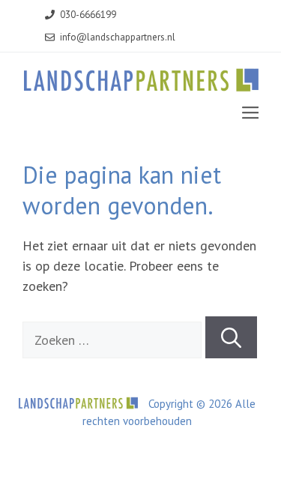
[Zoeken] (231, 337)
